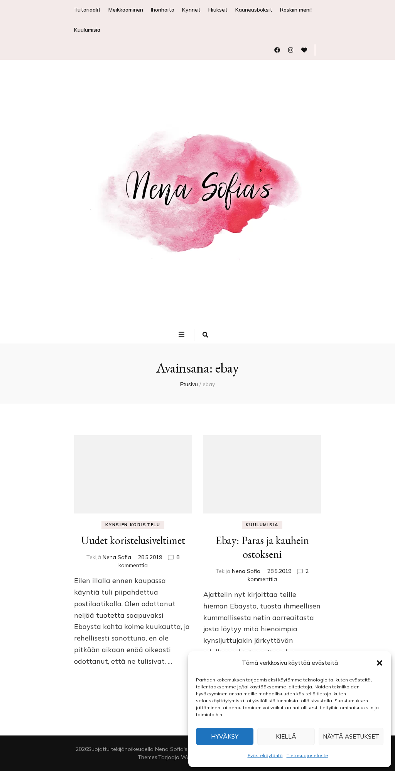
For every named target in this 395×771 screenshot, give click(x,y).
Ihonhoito (162, 9)
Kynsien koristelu (132, 524)
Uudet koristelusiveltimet (133, 540)
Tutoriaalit (87, 9)
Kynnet (191, 9)
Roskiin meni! (296, 9)
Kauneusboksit (253, 9)
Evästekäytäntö (265, 755)
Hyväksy (224, 736)
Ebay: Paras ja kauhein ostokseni (262, 547)
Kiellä (286, 736)
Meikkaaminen (125, 9)
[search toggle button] (205, 335)
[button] (379, 663)
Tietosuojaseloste (307, 755)
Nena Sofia (117, 557)
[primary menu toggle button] (182, 334)
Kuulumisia (87, 29)
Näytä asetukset (351, 736)
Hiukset (218, 9)
